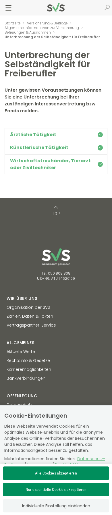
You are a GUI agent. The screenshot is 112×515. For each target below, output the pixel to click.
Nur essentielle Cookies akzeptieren (56, 489)
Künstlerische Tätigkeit (39, 147)
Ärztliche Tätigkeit (33, 134)
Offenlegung (22, 396)
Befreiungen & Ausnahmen (28, 32)
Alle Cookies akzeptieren (56, 473)
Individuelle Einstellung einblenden (56, 506)
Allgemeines (20, 343)
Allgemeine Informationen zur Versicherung (42, 27)
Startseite (13, 23)
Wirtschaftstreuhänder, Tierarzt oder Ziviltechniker (50, 164)
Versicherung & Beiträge (47, 23)
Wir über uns (22, 298)
